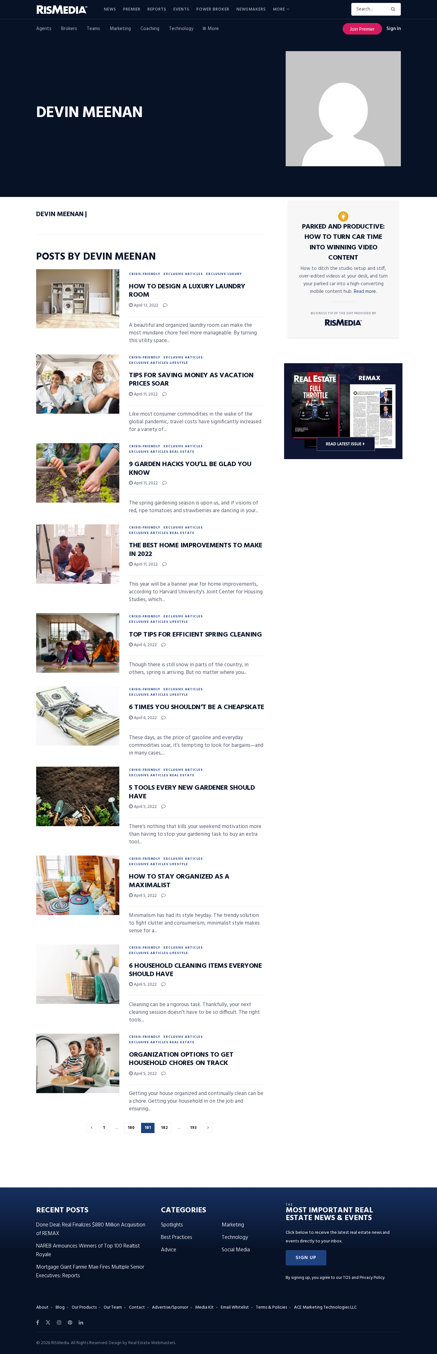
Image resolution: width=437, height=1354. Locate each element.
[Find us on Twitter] (48, 1322)
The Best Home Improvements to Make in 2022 (195, 550)
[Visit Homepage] (65, 9)
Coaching (149, 29)
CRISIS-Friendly (144, 274)
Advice (168, 1250)
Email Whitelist (235, 1307)
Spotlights (172, 1225)
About (42, 1307)
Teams (93, 29)
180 (131, 1127)
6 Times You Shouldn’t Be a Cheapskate (196, 707)
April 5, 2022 (145, 806)
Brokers (69, 29)
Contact (137, 1307)
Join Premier (362, 29)
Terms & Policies (271, 1307)
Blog (60, 1307)
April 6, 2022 (145, 645)
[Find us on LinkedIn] (81, 1322)
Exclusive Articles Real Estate (162, 451)
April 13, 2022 (145, 305)
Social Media (236, 1250)
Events (181, 9)
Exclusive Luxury (224, 274)
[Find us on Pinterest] (70, 1322)
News (110, 9)
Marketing (120, 29)
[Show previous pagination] (91, 1128)
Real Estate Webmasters (151, 1343)
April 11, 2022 (145, 394)
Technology (181, 29)
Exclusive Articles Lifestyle (158, 362)
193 (193, 1127)
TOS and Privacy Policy (364, 1277)
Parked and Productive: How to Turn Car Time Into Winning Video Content (343, 242)
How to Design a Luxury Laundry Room (187, 291)
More (279, 9)
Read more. (365, 291)
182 (164, 1127)
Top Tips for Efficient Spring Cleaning (195, 634)
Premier (131, 9)
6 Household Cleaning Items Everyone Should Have (195, 970)
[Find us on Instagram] (59, 1322)
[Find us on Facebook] (37, 1322)
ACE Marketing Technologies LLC (325, 1307)
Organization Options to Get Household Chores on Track (181, 1059)
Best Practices (176, 1237)
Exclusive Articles (183, 274)
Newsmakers (251, 9)
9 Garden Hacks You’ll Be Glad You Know (190, 468)
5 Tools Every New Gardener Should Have (192, 792)
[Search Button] (394, 9)
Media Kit (204, 1307)
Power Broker (212, 9)
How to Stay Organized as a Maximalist (179, 881)
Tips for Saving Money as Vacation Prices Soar (191, 379)
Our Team (113, 1307)
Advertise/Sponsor (170, 1307)
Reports (156, 9)
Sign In (393, 29)
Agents (44, 29)
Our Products (84, 1307)
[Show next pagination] (208, 1128)
